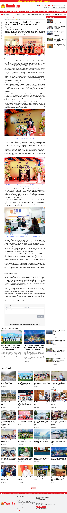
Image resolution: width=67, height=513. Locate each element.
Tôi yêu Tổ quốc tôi (38, 14)
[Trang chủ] (2, 12)
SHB (9, 300)
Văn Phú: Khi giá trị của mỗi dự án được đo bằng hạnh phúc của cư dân (59, 360)
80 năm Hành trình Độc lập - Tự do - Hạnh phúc (24, 14)
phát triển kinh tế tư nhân (49, 14)
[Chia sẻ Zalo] (2, 25)
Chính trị (5, 11)
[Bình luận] (2, 36)
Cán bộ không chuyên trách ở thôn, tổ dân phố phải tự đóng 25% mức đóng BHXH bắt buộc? (8, 423)
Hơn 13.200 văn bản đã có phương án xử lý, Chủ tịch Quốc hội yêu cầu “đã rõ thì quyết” (25, 478)
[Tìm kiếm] (66, 12)
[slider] (57, 5)
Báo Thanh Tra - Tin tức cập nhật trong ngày (10, 6)
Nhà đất (47, 11)
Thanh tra (10, 11)
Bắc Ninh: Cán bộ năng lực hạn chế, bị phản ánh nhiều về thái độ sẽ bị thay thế (58, 403)
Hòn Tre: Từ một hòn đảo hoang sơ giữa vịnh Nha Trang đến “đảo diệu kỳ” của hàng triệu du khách (34, 347)
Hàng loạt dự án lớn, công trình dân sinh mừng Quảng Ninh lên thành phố (58, 441)
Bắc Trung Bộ (14, 300)
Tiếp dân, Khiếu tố (17, 11)
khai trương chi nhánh (20, 300)
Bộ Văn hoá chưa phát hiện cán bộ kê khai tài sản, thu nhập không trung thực (42, 403)
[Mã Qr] (2, 33)
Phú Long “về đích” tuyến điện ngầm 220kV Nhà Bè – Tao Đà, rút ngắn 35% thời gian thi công (11, 347)
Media (35, 11)
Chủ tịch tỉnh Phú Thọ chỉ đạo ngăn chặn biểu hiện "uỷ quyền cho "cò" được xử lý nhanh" (59, 21)
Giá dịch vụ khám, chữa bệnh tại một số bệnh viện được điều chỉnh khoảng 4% (58, 423)
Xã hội (38, 11)
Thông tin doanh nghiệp (10, 17)
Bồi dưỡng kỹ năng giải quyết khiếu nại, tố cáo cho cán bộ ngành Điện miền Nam (8, 459)
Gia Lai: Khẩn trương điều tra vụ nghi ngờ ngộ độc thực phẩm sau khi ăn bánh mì (42, 383)
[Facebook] (38, 5)
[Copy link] (2, 30)
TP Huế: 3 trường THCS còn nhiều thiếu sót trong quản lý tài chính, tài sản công (60, 39)
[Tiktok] (42, 5)
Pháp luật (42, 11)
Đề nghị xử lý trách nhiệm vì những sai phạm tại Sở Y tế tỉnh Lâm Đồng (59, 32)
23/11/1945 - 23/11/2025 (8, 14)
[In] (2, 38)
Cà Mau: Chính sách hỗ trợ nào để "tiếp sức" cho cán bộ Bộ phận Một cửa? (41, 423)
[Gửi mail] (2, 28)
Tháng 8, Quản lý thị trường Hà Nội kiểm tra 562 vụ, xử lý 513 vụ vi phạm (59, 342)
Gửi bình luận (40, 316)
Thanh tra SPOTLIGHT (58, 11)
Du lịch (51, 11)
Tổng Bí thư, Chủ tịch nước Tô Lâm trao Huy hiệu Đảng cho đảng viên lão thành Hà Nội (8, 478)
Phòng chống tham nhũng (27, 11)
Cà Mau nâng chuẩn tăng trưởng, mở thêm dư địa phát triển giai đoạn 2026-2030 (42, 441)
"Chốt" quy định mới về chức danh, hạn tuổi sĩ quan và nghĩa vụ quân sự (59, 45)
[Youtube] (40, 5)
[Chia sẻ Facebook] (2, 23)
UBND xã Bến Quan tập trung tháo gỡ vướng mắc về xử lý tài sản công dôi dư (8, 403)
